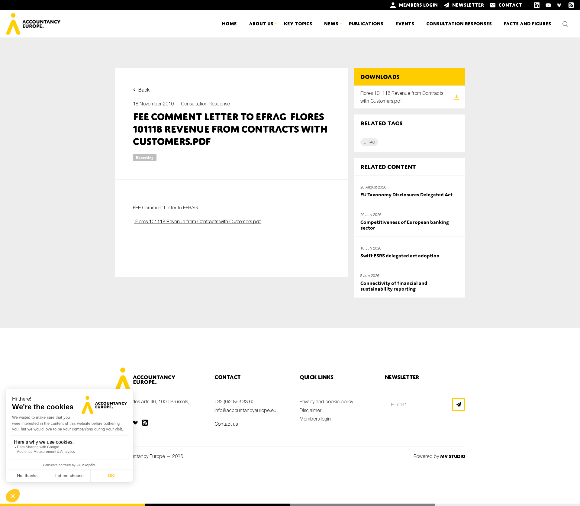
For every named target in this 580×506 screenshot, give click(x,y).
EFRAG (369, 142)
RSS (145, 423)
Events (404, 24)
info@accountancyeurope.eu (245, 410)
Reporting (144, 157)
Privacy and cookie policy (326, 401)
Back (144, 89)
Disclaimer (310, 410)
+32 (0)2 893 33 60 (234, 401)
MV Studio (452, 456)
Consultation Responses (459, 24)
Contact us (226, 424)
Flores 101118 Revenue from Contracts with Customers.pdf (197, 221)
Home (229, 24)
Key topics (298, 24)
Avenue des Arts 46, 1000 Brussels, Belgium (152, 405)
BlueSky (136, 423)
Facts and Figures (527, 24)
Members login (315, 418)
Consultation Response (205, 103)
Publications (366, 24)
